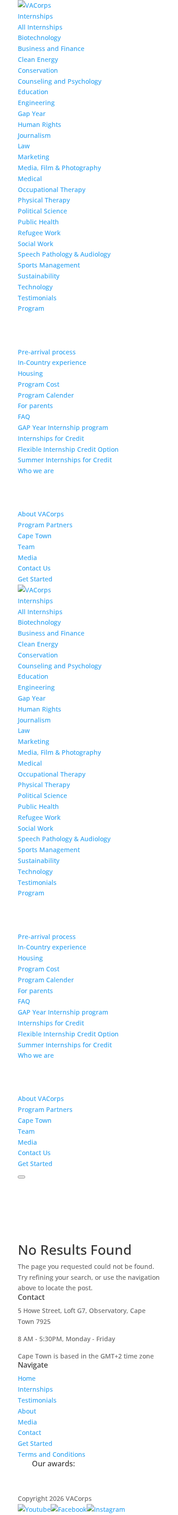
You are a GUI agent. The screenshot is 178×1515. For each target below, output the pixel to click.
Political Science (42, 211)
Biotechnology (39, 37)
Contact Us (34, 568)
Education (33, 91)
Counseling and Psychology (59, 81)
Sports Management (49, 265)
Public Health (38, 221)
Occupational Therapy (51, 189)
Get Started (35, 579)
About (27, 1411)
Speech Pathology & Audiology (64, 254)
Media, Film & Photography (59, 167)
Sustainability (38, 276)
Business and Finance (51, 48)
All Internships (40, 27)
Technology (35, 287)
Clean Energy (38, 59)
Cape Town (35, 535)
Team (26, 546)
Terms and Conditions (51, 1454)
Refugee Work (39, 232)
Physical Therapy (44, 200)
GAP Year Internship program (63, 427)
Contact (29, 1432)
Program (31, 308)
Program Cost (38, 384)
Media (27, 557)
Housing (30, 373)
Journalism (34, 135)
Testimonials (37, 297)
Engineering (36, 102)
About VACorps (41, 514)
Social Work (35, 243)
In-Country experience (52, 362)
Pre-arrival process (47, 352)
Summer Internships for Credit (65, 459)
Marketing (33, 156)
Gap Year (32, 113)
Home (27, 1378)
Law (24, 145)
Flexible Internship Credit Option (68, 449)
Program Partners (45, 524)
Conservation (38, 70)
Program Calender (46, 395)
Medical (30, 178)
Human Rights (39, 124)
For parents (35, 405)
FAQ (24, 416)
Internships (35, 16)
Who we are (36, 470)
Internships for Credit (51, 438)
